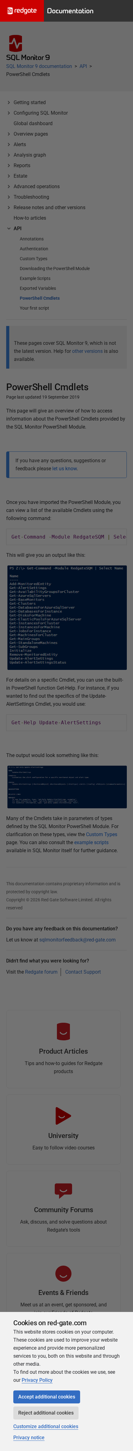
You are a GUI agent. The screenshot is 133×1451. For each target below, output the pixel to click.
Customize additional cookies (45, 1426)
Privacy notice (29, 1437)
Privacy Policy (37, 1380)
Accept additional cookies (46, 1397)
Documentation (70, 11)
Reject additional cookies (46, 1413)
